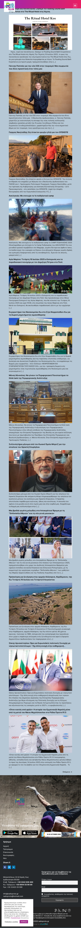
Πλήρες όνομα (47, 879)
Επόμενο (67, 772)
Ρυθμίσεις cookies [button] (11, 922)
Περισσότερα (15, 918)
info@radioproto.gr (10, 894)
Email (43, 887)
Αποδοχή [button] (24, 921)
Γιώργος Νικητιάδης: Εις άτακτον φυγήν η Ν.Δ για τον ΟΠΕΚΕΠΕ (38, 132)
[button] (75, 5)
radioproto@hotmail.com (13, 896)
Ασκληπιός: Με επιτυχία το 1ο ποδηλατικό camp (31, 196)
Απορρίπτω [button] (25, 918)
